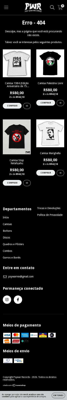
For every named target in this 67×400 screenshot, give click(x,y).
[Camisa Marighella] (60, 173)
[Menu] (6, 7)
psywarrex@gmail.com (21, 276)
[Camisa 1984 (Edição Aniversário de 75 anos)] (27, 106)
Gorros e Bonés (11, 257)
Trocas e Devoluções (48, 208)
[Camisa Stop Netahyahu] (27, 183)
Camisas (7, 224)
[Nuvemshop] (14, 386)
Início (6, 217)
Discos (6, 237)
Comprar (12, 106)
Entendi (58, 395)
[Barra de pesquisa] (52, 7)
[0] (60, 8)
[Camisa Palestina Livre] (60, 103)
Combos (7, 250)
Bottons (7, 230)
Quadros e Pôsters (13, 244)
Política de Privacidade (50, 214)
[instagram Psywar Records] (7, 299)
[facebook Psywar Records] (18, 299)
